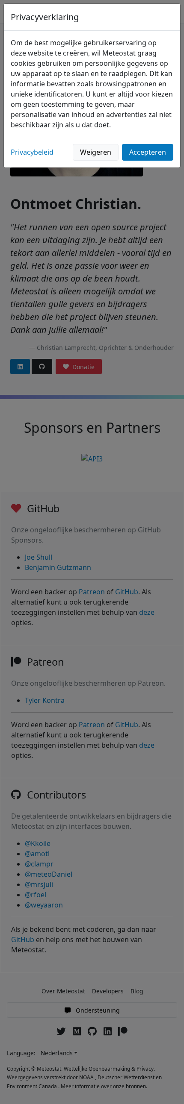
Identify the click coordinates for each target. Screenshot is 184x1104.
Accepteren (147, 152)
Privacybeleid (32, 152)
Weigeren (95, 152)
